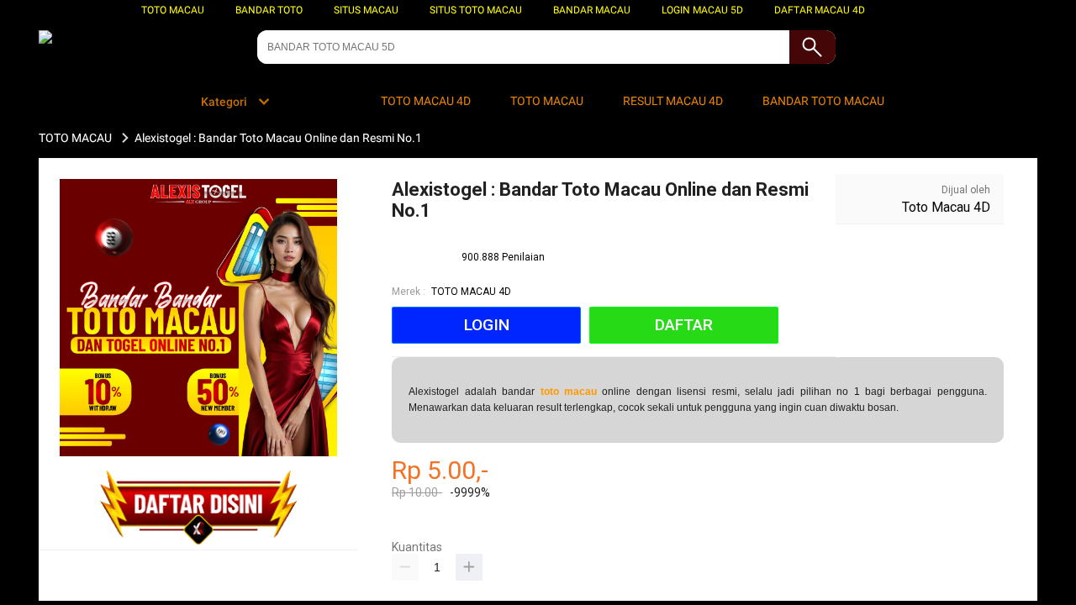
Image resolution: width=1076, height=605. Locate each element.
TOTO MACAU (172, 10)
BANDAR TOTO (269, 10)
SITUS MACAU (366, 10)
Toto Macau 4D (946, 207)
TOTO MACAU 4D (471, 291)
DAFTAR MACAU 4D (819, 10)
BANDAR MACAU (591, 10)
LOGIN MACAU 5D (702, 10)
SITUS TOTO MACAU (476, 10)
